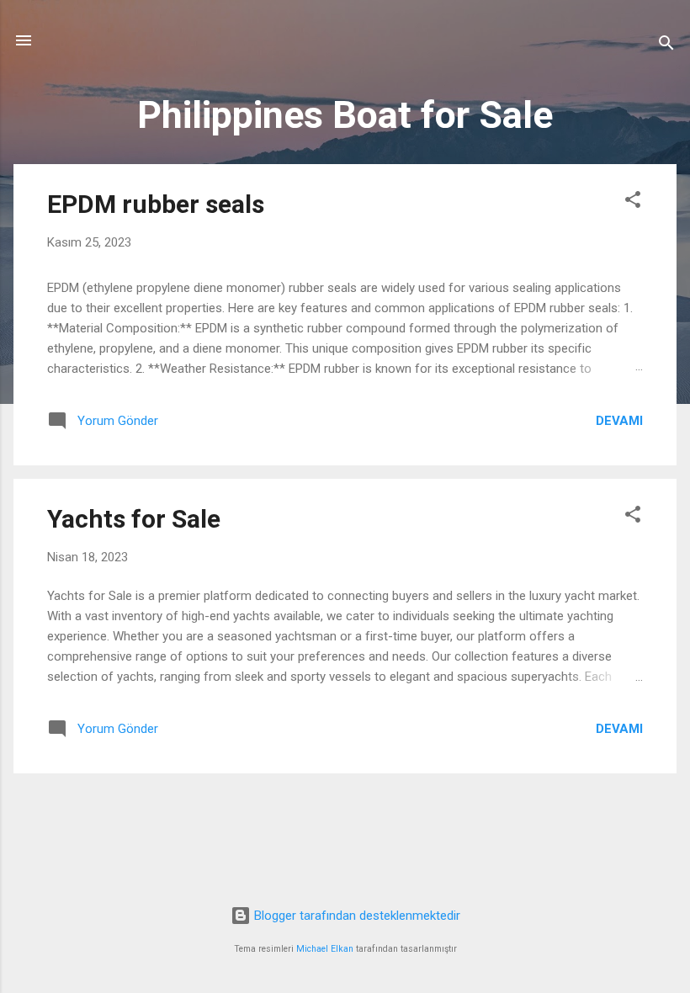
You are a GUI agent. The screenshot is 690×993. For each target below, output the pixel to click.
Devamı (619, 420)
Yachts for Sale (133, 519)
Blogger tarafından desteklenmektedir (355, 915)
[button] (633, 202)
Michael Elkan (324, 948)
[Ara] (666, 46)
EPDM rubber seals (155, 204)
